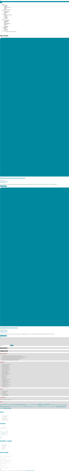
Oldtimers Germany (5, 379)
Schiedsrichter (4, 380)
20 (4, 433)
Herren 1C (5, 12)
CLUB (3, 19)
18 (1, 433)
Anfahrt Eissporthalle (7, 23)
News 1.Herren (3, 182)
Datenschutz (4, 445)
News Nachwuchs (5, 373)
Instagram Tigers (5, 395)
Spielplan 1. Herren (5, 382)
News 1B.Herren (5, 370)
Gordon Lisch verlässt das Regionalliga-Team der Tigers (12, 357)
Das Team (5, 6)
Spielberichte (4, 381)
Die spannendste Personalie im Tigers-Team (9, 327)
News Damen (4, 371)
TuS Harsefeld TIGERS (29, 470)
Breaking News (5, 366)
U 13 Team (5, 17)
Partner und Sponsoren (7, 9)
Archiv (5, 22)
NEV (5, 25)
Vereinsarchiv (2, 399)
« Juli (1, 437)
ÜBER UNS (6, 29)
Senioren (3, 10)
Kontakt (3, 447)
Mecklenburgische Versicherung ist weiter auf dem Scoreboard (12, 178)
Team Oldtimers (6, 11)
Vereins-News (4, 386)
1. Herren (5, 5)
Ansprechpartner (6, 20)
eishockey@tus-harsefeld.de (5, 1)
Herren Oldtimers (5, 367)
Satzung (3, 446)
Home (3, 4)
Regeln (5, 24)
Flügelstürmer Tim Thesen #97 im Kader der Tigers (11, 355)
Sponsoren (4, 383)
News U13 (4, 376)
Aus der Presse (3, 332)
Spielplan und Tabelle (7, 7)
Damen (5, 13)
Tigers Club (4, 393)
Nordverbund (6, 26)
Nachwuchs (4, 14)
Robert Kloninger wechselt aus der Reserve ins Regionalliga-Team (14, 356)
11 (1, 432)
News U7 (4, 377)
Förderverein (4, 392)
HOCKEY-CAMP (4, 27)
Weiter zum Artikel (3, 186)
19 (3, 433)
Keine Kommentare (4, 181)
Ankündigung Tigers (5, 364)
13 (4, 432)
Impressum (4, 444)
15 (6, 432)
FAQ (3, 449)
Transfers (4, 385)
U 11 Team (5, 16)
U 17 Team (5, 18)
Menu (1, 2)
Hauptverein (6, 21)
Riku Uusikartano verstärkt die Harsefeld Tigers (11, 358)
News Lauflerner (5, 372)
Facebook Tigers (5, 394)
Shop (3, 30)
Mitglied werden (5, 391)
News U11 (4, 375)
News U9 (4, 378)
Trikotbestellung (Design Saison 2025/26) (10, 31)
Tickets (5, 8)
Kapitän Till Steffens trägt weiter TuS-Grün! (10, 360)
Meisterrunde (4, 368)
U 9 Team (5, 15)
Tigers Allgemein (5, 384)
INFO (5, 28)
